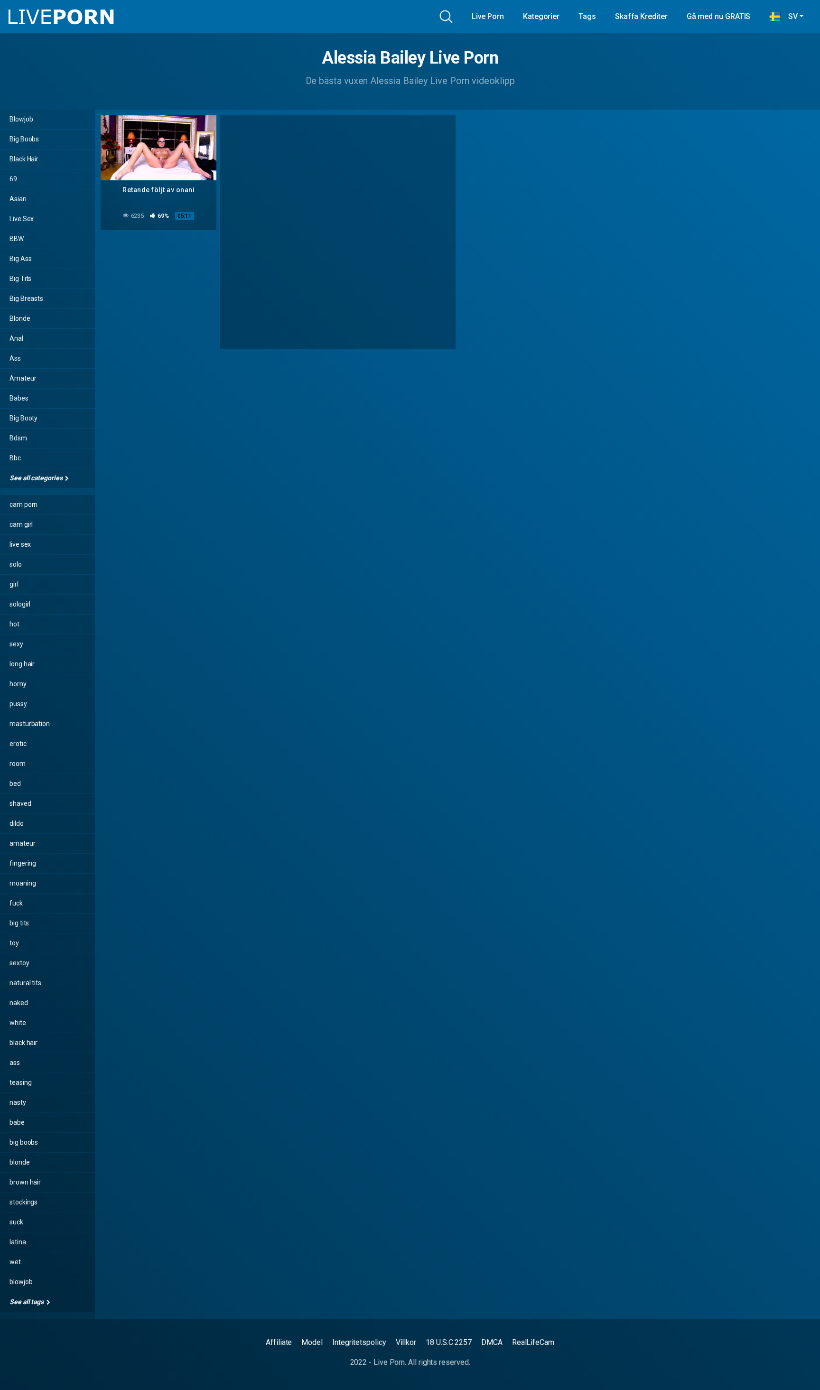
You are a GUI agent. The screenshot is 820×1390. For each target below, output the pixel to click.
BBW (16, 239)
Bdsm (18, 438)
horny (18, 684)
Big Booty (23, 418)
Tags (587, 16)
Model (312, 1342)
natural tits (25, 983)
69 (13, 179)
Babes (18, 398)
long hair (22, 664)
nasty (17, 1102)
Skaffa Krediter (641, 16)
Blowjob (21, 119)
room (17, 763)
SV (789, 16)
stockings (23, 1202)
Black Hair (23, 159)
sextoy (19, 963)
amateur (22, 843)
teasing (20, 1082)
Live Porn (488, 16)
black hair (23, 1042)
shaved (20, 803)
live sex (20, 544)
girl (14, 584)
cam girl (21, 524)
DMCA (492, 1342)
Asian (18, 199)
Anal (16, 338)
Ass (15, 358)
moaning (22, 883)
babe (17, 1122)
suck (16, 1222)
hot (14, 624)
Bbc (15, 458)
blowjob (20, 1282)
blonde (19, 1162)
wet (15, 1262)
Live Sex (21, 219)
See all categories (36, 478)
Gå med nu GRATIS (719, 16)
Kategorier (541, 16)
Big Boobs (24, 139)
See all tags (27, 1302)
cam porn (23, 504)
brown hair (25, 1182)
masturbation (29, 724)
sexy (16, 644)
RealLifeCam (533, 1342)
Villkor (406, 1342)
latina (17, 1242)
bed (15, 783)
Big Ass (20, 258)
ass (14, 1062)
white (17, 1022)
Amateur (22, 378)
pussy (18, 704)
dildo (16, 823)
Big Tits (20, 278)
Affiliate (279, 1342)
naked (18, 1003)
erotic (18, 743)
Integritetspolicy (359, 1342)
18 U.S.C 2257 (449, 1342)
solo (15, 564)
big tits (19, 923)
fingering (22, 863)
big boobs (23, 1142)
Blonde (19, 318)
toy (14, 943)
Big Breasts (26, 298)
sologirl (19, 604)
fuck (16, 903)
